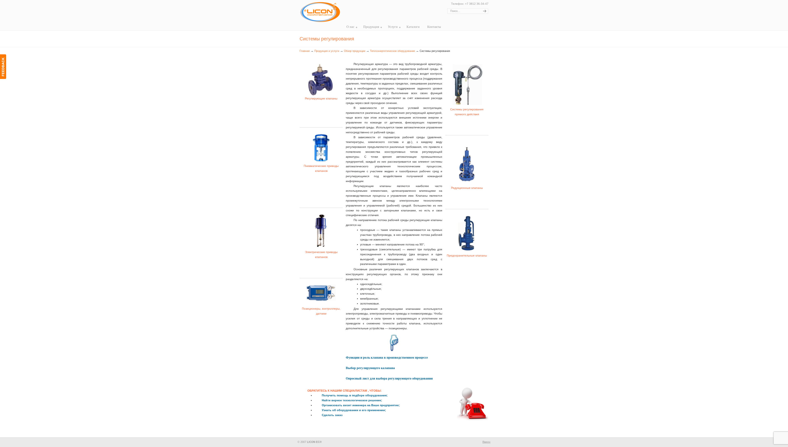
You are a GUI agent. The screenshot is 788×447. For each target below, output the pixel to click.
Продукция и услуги (326, 51)
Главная (305, 51)
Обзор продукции (354, 51)
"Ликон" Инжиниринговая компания (320, 13)
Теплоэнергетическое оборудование (392, 51)
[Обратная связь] (3, 66)
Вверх (486, 442)
